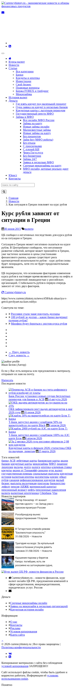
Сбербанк (46, 493)
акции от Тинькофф (25, 470)
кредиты (6, 470)
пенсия (15, 486)
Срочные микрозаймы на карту (42, 165)
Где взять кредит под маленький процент (41, 103)
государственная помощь (16, 473)
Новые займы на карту (37, 133)
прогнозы (43, 483)
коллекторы (42, 476)
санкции (43, 470)
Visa (54, 493)
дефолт (5, 486)
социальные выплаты (46, 473)
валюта (29, 228)
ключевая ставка (62, 467)
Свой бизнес (23, 84)
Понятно (6, 684)
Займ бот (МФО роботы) (38, 139)
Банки (19, 74)
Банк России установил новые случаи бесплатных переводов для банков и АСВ (39, 398)
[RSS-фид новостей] (10, 46)
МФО (52, 463)
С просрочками (32, 146)
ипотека (46, 467)
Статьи (13, 68)
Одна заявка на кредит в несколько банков (42, 107)
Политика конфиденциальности (21, 647)
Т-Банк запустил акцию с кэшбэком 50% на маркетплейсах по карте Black (35, 424)
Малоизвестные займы (37, 129)
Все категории (25, 71)
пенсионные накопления (51, 489)
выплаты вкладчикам (23, 483)
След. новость (19, 355)
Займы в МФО (25, 116)
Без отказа (29, 142)
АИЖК (24, 486)
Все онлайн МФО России (38, 120)
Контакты (15, 178)
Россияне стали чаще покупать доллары (35, 313)
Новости (14, 65)
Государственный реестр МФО (35, 113)
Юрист (13, 175)
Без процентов (32, 136)
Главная (13, 198)
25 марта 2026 (47, 451)
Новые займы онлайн (36, 126)
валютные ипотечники (25, 493)
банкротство (57, 483)
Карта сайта (17, 634)
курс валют (56, 470)
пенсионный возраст (14, 489)
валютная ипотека (23, 476)
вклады (18, 467)
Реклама (15, 628)
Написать (7, 380)
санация (14, 480)
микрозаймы (40, 463)
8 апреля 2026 (57, 425)
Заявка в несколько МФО (38, 162)
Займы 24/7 (30, 159)
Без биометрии (32, 155)
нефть (31, 489)
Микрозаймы (24, 94)
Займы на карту (32, 123)
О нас (13, 621)
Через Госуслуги (33, 152)
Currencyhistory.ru (15, 292)
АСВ (12, 460)
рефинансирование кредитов (37, 480)
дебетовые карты (26, 460)
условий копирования (14, 666)
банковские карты (49, 460)
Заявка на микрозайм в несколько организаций (39, 606)
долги (27, 467)
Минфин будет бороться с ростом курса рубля (39, 323)
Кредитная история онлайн (27, 609)
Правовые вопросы (28, 87)
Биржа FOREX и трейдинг (32, 90)
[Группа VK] (36, 43)
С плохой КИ (31, 149)
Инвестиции (23, 81)
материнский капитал (43, 486)
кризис (54, 476)
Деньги (13, 100)
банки (5, 460)
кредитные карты (21, 463)
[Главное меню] (2, 53)
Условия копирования (23, 631)
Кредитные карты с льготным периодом (40, 110)
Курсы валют (17, 61)
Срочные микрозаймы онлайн (28, 603)
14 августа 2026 (57, 399)
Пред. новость (19, 352)
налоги (36, 467)
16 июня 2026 (32, 412)
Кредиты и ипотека (28, 77)
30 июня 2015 (12, 228)
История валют (18, 97)
